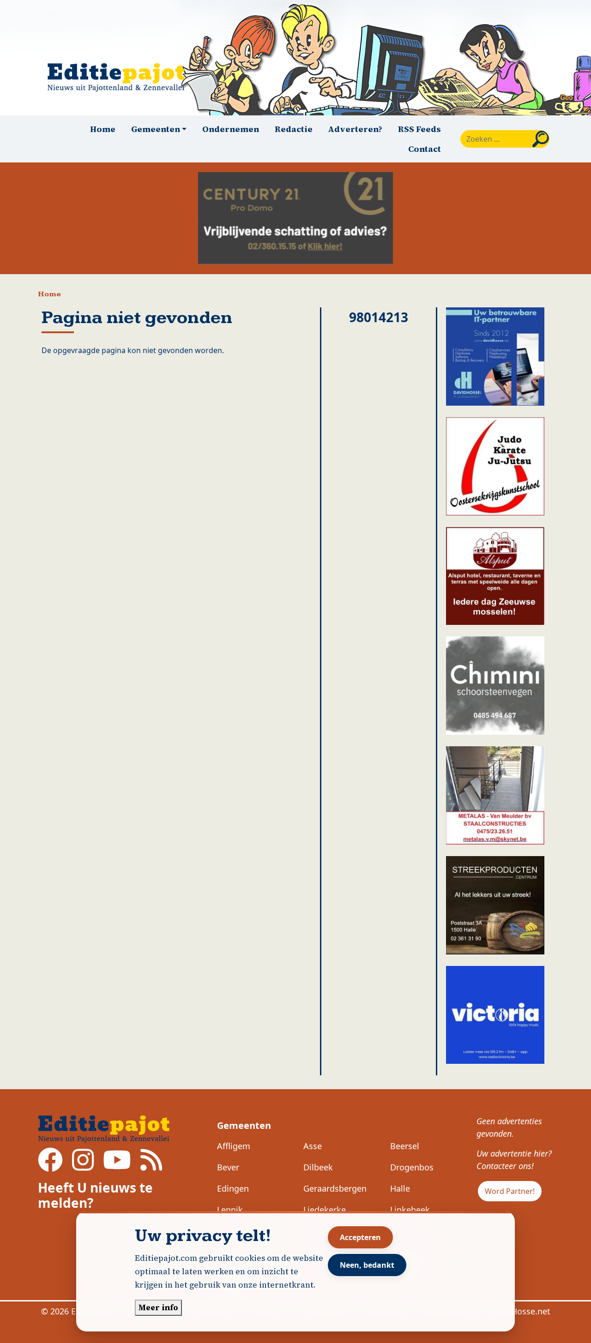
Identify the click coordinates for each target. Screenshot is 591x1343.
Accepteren (360, 1237)
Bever (228, 1167)
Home (102, 129)
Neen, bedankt (367, 1265)
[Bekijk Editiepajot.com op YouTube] (117, 1166)
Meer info (158, 1307)
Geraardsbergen (335, 1188)
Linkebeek (410, 1209)
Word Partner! (510, 1191)
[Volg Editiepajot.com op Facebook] (50, 1166)
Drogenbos (412, 1167)
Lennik (230, 1209)
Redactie (294, 129)
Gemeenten (244, 1125)
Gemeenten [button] (155, 129)
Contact (424, 149)
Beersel (404, 1145)
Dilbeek (318, 1167)
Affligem (233, 1145)
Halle (400, 1188)
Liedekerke (324, 1209)
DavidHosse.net (519, 1311)
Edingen (233, 1188)
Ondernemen (230, 129)
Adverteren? (355, 129)
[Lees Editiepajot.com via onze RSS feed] (151, 1166)
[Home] (120, 77)
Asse (312, 1145)
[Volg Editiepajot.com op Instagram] (83, 1166)
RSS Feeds (419, 129)
